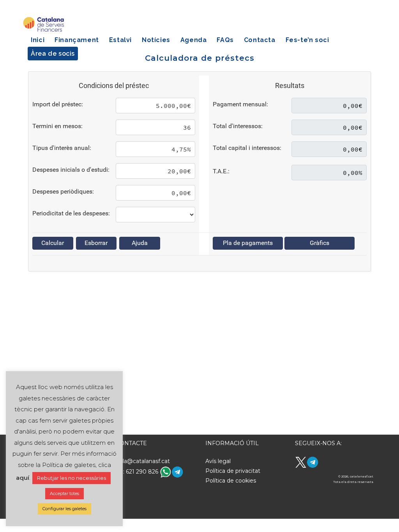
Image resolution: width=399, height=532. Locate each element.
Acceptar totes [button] (64, 493)
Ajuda (140, 243)
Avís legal (218, 461)
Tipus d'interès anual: (61, 147)
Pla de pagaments (248, 243)
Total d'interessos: (238, 126)
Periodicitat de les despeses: (71, 213)
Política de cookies (230, 480)
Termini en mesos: (57, 126)
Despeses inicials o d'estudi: (70, 169)
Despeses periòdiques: (63, 191)
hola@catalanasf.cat (143, 461)
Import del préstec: (57, 104)
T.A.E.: (221, 171)
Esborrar (96, 243)
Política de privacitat (232, 470)
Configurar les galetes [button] (64, 508)
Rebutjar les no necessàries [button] (71, 478)
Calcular (52, 243)
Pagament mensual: (240, 104)
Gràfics (319, 243)
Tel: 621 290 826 (138, 471)
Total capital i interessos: (247, 147)
